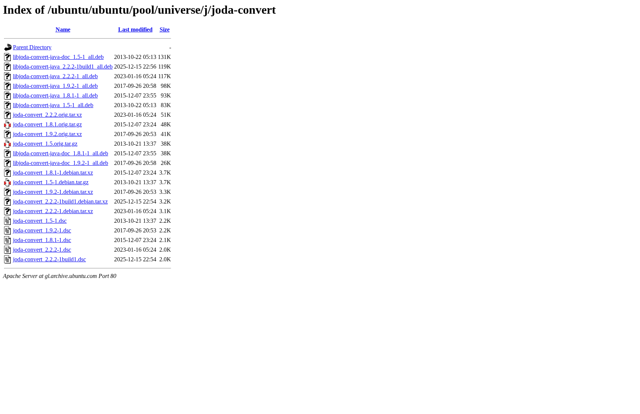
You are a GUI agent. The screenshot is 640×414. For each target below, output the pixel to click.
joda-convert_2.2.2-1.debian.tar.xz (53, 211)
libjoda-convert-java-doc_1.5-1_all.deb (58, 57)
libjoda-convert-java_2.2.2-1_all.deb (55, 76)
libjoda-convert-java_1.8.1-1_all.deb (55, 95)
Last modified (135, 29)
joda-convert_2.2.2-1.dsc (42, 249)
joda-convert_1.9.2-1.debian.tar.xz (53, 192)
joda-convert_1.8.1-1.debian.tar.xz (53, 172)
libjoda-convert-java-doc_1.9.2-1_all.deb (60, 163)
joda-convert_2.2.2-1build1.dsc (49, 259)
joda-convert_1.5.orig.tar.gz (45, 143)
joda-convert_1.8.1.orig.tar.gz (47, 124)
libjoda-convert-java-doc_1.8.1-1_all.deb (60, 153)
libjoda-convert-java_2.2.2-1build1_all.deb (63, 66)
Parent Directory (32, 47)
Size (165, 29)
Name (63, 29)
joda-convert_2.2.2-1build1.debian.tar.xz (60, 201)
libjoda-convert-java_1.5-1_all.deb (53, 105)
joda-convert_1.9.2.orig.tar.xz (47, 134)
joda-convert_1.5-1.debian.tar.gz (51, 182)
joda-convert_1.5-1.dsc (40, 221)
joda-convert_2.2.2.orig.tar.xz (47, 115)
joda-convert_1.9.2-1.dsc (42, 230)
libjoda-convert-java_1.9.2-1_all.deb (55, 86)
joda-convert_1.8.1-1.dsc (42, 240)
